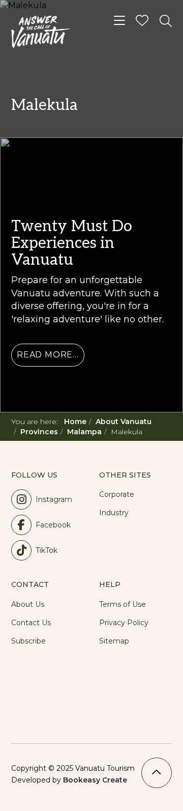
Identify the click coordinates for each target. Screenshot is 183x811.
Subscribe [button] (28, 641)
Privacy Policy (123, 622)
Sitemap (114, 641)
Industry (114, 512)
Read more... (48, 354)
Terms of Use (122, 604)
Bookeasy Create (95, 780)
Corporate (116, 494)
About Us (27, 604)
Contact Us (31, 622)
